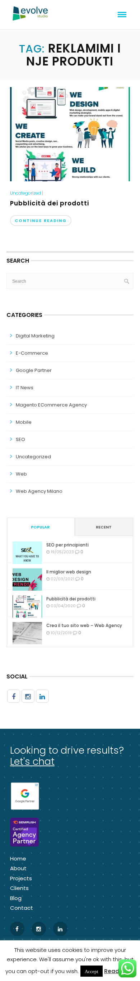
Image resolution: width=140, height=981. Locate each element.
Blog (16, 898)
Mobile (24, 422)
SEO (20, 439)
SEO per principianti (67, 545)
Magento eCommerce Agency (51, 404)
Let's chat (32, 761)
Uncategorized (25, 193)
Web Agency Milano (39, 491)
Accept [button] (91, 971)
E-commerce (32, 353)
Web (21, 474)
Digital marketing (35, 335)
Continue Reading (41, 220)
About (18, 868)
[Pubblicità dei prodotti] (70, 133)
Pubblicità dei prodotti (49, 203)
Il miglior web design (68, 572)
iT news (24, 387)
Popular (40, 527)
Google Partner (34, 370)
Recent (104, 527)
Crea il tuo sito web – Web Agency (84, 625)
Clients (19, 888)
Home (18, 858)
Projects (21, 878)
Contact (21, 908)
